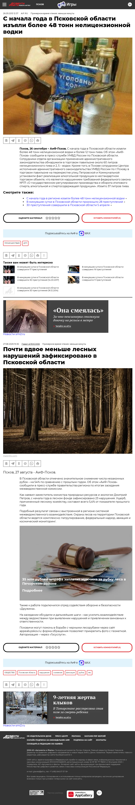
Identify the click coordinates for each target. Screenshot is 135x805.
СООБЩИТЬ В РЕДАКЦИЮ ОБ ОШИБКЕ (45, 744)
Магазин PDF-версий (95, 736)
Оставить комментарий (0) (107, 218)
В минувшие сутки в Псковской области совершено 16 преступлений (102, 268)
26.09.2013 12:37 (10, 13)
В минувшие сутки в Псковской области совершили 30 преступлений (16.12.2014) (38, 289)
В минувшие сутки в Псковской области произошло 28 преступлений (75, 201)
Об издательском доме (39, 736)
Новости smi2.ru (14, 334)
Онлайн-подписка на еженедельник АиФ (48, 740)
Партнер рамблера (55, 793)
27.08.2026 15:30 (11, 344)
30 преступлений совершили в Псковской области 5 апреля (68, 205)
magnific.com (10, 456)
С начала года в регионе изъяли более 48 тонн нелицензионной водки (76, 198)
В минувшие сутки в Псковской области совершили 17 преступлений (38, 268)
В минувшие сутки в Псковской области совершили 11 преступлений (102, 278)
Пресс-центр (61, 736)
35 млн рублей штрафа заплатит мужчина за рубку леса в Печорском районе (74, 581)
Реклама (76, 736)
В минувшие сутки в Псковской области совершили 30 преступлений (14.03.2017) (38, 278)
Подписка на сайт (82, 740)
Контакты (101, 740)
